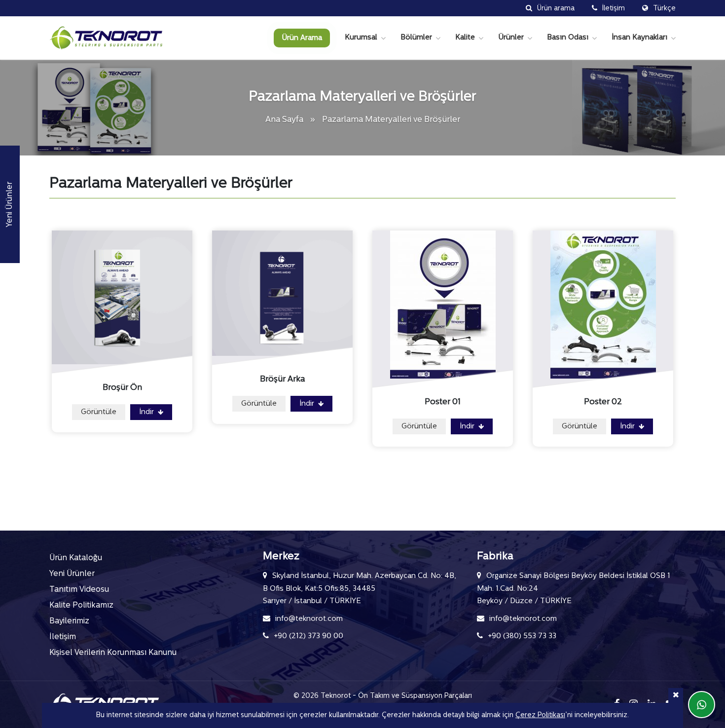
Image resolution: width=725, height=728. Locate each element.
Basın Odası (567, 37)
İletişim (62, 637)
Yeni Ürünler (72, 574)
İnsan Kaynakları (639, 37)
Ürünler (511, 37)
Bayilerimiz (69, 621)
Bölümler (416, 37)
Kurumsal (361, 37)
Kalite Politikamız (81, 606)
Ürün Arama (302, 38)
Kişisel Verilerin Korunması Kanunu (113, 653)
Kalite (465, 37)
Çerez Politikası (540, 715)
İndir (147, 412)
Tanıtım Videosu (79, 590)
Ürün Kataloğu (75, 558)
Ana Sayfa (285, 119)
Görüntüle (98, 412)
